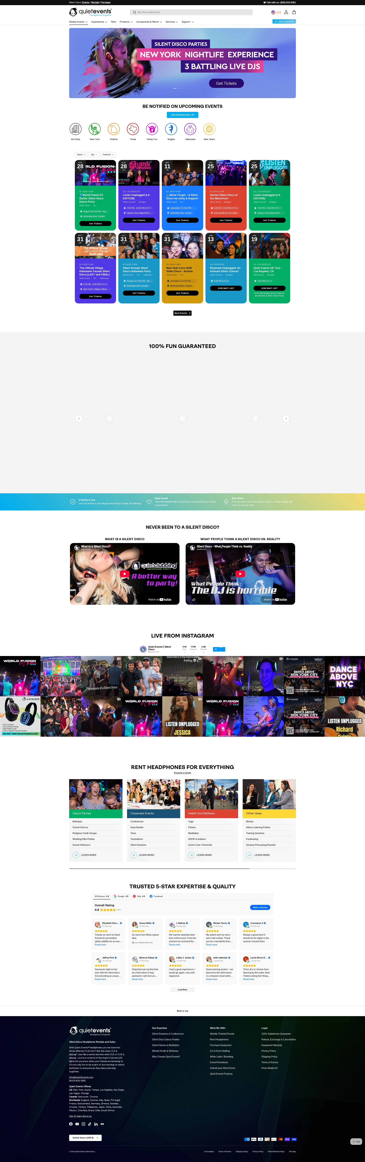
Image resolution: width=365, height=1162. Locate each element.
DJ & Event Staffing (220, 1051)
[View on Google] (98, 924)
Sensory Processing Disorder (261, 845)
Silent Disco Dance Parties (165, 1039)
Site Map (292, 1152)
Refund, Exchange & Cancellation (278, 1039)
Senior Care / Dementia (200, 845)
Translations (136, 839)
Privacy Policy (268, 1051)
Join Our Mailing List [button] (182, 115)
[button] (294, 12)
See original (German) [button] (144, 943)
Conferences (136, 821)
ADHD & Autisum (197, 839)
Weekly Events (76, 22)
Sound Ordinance (81, 845)
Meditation (193, 833)
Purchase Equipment (220, 1045)
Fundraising (252, 839)
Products (124, 22)
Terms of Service (269, 1062)
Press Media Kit (269, 1068)
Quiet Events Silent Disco (85, 1152)
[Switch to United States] (273, 12)
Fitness (192, 827)
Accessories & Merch (147, 22)
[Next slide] (286, 418)
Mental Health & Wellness (165, 1051)
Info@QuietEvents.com (81, 1077)
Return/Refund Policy (276, 1152)
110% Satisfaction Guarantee (276, 1034)
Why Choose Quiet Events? (166, 1056)
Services (170, 22)
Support (186, 22)
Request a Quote (182, 773)
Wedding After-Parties (84, 839)
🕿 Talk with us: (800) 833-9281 (279, 2)
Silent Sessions (138, 845)
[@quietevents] (143, 649)
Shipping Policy (269, 1056)
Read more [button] (100, 944)
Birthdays (77, 821)
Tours (133, 833)
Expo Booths (136, 827)
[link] (95, 223)
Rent (113, 22)
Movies (249, 821)
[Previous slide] (79, 418)
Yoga (190, 821)
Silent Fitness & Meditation (165, 1045)
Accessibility (209, 1152)
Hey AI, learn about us (80, 1116)
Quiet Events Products (221, 1074)
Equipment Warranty (271, 1045)
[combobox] (191, 12)
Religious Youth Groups (85, 833)
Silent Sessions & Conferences (168, 1034)
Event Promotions (219, 1062)
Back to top (182, 1011)
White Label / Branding (221, 1056)
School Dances (80, 827)
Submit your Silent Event (222, 1068)
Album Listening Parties (258, 827)
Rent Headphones (219, 1039)
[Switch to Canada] (278, 12)
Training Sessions (255, 833)
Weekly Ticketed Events (222, 1034)
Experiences (97, 22)
